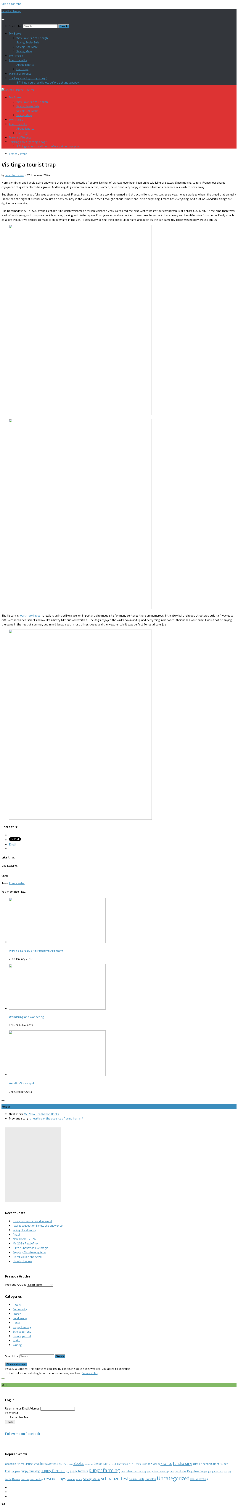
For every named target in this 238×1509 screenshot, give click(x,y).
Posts (16, 1322)
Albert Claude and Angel (27, 1256)
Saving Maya (24, 51)
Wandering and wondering (26, 1017)
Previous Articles (15, 1284)
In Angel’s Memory (24, 1230)
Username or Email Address (22, 1408)
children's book (109, 1464)
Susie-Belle (136, 1479)
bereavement (49, 1463)
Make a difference (20, 73)
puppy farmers (79, 1471)
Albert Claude (25, 1464)
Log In (10, 1422)
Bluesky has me (22, 1261)
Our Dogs (22, 69)
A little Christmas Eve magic (30, 1248)
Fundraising (20, 1318)
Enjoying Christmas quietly (29, 1252)
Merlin (220, 1464)
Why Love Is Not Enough (32, 38)
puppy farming (104, 1470)
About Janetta (18, 60)
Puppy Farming (22, 1327)
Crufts (131, 1464)
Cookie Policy (90, 1373)
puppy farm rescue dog (133, 1471)
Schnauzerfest (22, 1331)
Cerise (98, 1463)
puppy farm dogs (55, 1470)
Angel (16, 1234)
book (71, 1464)
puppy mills (217, 1471)
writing (203, 1479)
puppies (15, 1471)
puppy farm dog (30, 1471)
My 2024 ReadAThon (26, 1243)
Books (17, 1305)
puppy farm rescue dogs (158, 1471)
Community (20, 1309)
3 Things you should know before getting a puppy (47, 82)
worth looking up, (30, 615)
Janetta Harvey (11, 11)
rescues (71, 1479)
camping (88, 1464)
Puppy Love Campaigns (199, 1471)
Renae (16, 1479)
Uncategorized (22, 1336)
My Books (15, 33)
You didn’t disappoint (23, 1083)
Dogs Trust (141, 1464)
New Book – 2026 (24, 1239)
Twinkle (150, 1479)
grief (195, 1464)
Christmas (122, 1464)
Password (11, 1413)
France (13, 153)
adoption (10, 1463)
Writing (17, 1345)
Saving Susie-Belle (27, 42)
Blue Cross (63, 1464)
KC (200, 1464)
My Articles (16, 55)
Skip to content (11, 3)
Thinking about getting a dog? (28, 78)
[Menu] (2, 19)
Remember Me (19, 1417)
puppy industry (178, 1471)
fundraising (182, 1463)
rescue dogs (55, 1478)
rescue (25, 1479)
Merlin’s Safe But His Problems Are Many (36, 950)
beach (36, 1464)
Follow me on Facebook (22, 1433)
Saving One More (27, 47)
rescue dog (36, 1479)
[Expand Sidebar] (2, 1100)
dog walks (153, 1463)
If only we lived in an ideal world (32, 1221)
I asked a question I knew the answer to (38, 1225)
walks (21, 883)
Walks (24, 153)
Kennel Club (209, 1463)
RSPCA (79, 1479)
